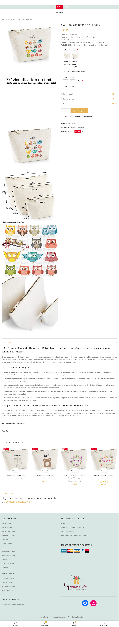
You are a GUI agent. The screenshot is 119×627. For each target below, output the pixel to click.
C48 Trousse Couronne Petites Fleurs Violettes (74, 477)
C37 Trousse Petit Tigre (15, 476)
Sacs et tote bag (8, 563)
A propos (64, 523)
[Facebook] (85, 603)
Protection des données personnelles (75, 535)
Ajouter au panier (79, 111)
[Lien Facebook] (51, 6)
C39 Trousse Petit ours (45, 476)
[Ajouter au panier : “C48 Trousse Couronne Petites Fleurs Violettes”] (72, 470)
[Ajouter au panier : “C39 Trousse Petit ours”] (43, 470)
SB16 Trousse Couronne (103, 476)
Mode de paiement (8, 586)
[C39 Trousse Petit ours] (44, 460)
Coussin (5, 539)
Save (60, 7)
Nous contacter (7, 590)
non (72, 77)
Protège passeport (9, 555)
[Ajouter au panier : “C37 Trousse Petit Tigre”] (13, 470)
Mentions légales (67, 531)
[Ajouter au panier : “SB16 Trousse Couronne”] (102, 470)
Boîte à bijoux (7, 523)
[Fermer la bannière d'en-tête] (116, 2)
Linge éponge (7, 543)
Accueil (4, 20)
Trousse (13, 20)
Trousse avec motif (25, 20)
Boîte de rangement (9, 531)
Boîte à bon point (8, 527)
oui (65, 77)
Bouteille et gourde (9, 535)
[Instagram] (93, 603)
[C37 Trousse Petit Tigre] (15, 460)
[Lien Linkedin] (64, 6)
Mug (3, 547)
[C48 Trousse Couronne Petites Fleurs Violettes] (74, 460)
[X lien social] (54, 6)
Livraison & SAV (7, 582)
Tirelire (4, 560)
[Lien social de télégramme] (67, 6)
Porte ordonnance (8, 552)
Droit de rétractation (9, 578)
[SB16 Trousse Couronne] (103, 460)
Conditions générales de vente (72, 527)
